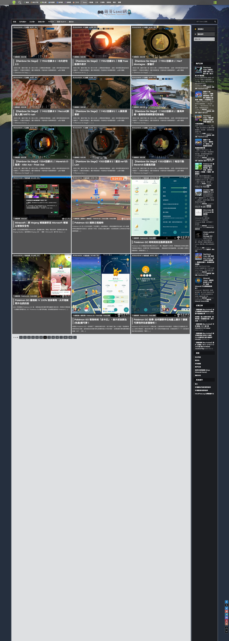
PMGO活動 (106, 315)
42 (65, 337)
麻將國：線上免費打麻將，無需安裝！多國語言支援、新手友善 (204, 319)
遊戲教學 (17, 218)
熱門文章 (198, 367)
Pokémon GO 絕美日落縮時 (88, 223)
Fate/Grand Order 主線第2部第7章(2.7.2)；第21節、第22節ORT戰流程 (204, 71)
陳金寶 (204, 183)
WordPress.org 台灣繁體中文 (204, 393)
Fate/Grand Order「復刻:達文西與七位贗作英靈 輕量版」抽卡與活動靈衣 (204, 120)
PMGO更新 (112, 218)
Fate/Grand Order (203, 88)
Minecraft (24, 218)
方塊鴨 (27, 27)
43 (70, 337)
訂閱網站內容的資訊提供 (203, 387)
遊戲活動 (83, 315)
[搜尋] (215, 22)
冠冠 (203, 247)
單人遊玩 (203, 206)
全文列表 (198, 357)
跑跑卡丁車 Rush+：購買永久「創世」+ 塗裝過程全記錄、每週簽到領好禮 (204, 144)
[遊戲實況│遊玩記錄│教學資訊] (114, 14)
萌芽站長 (27, 178)
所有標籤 (198, 363)
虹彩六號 (23, 56)
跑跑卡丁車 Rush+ (203, 112)
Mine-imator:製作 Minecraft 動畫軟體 (208, 212)
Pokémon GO (97, 218)
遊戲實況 (17, 56)
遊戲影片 (83, 218)
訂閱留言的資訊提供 (201, 390)
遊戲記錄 (76, 218)
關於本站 (198, 375)
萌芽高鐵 (208, 206)
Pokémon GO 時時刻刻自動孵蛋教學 (153, 242)
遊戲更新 (89, 218)
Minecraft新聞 (205, 301)
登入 (196, 384)
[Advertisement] (204, 51)
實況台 (197, 360)
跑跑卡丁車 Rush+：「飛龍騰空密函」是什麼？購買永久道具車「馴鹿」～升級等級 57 (204, 95)
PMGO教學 (152, 238)
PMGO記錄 (105, 218)
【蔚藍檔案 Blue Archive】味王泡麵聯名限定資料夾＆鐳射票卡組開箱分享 (204, 311)
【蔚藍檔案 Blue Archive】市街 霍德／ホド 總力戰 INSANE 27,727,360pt (204, 326)
